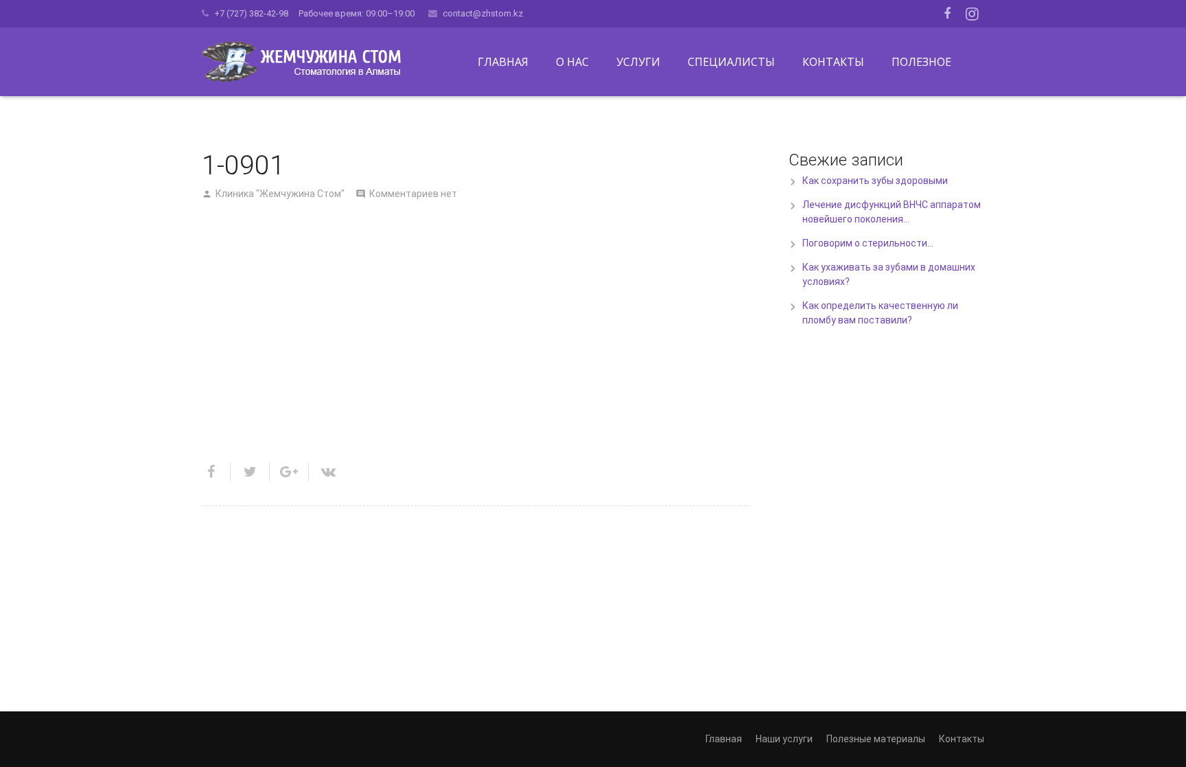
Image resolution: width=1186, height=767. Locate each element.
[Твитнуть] (250, 471)
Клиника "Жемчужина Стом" (280, 193)
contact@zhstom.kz (483, 13)
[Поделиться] (216, 471)
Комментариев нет (413, 193)
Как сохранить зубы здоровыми (875, 180)
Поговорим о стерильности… (867, 243)
